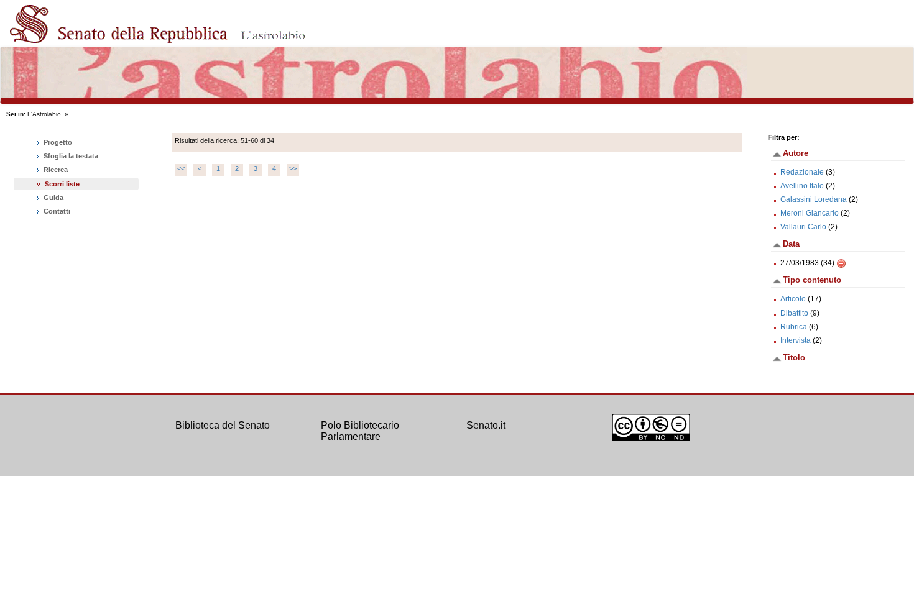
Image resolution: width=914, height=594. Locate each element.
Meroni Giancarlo (809, 213)
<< (181, 168)
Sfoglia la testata (70, 156)
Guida (52, 197)
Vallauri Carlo (803, 226)
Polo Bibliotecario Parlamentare (360, 431)
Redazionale (802, 172)
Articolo (793, 299)
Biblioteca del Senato (222, 425)
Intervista (795, 340)
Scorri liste (62, 184)
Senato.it (485, 425)
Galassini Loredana (813, 199)
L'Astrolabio (44, 114)
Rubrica (793, 326)
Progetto (57, 142)
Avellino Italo (802, 185)
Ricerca (55, 169)
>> (293, 168)
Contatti (56, 211)
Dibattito (794, 313)
